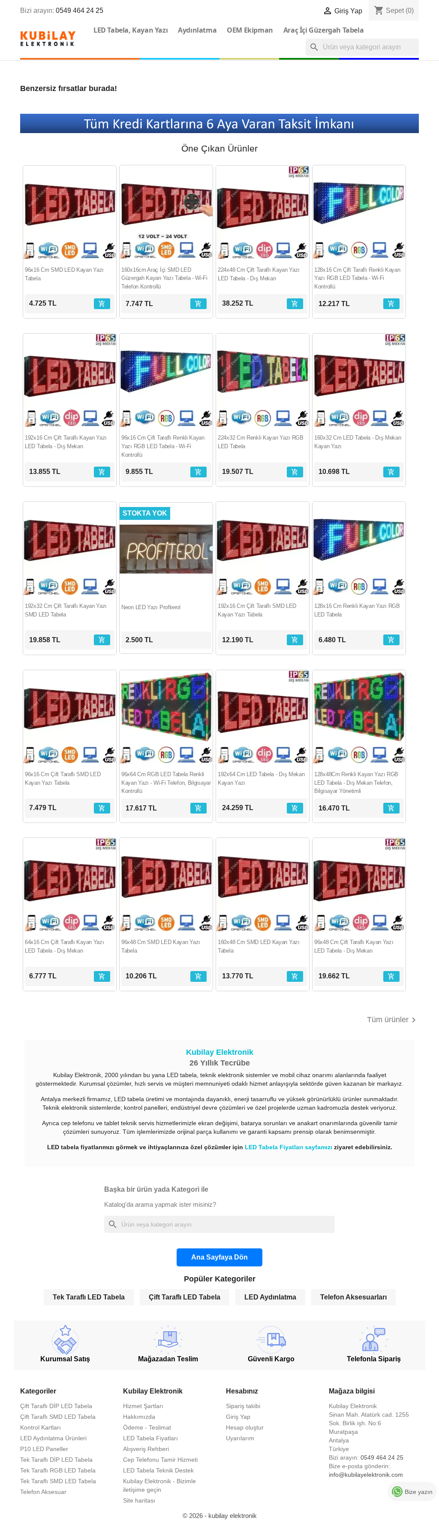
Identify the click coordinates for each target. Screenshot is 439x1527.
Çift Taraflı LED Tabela (184, 1297)
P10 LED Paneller (44, 1448)
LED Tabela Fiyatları (150, 1438)
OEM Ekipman (250, 30)
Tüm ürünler (393, 1020)
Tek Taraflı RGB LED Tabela (58, 1470)
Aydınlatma (197, 30)
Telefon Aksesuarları (353, 1297)
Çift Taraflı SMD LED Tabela (58, 1416)
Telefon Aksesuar (43, 1491)
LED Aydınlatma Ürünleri (53, 1438)
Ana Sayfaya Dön (219, 1257)
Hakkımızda (139, 1416)
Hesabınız (242, 1391)
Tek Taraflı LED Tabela (89, 1297)
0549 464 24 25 (79, 10)
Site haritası (139, 1500)
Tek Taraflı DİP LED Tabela (56, 1459)
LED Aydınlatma (270, 1297)
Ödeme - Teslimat (147, 1427)
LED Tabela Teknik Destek (158, 1470)
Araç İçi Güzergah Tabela (323, 30)
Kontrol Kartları (40, 1427)
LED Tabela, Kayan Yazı (130, 30)
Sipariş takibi (243, 1406)
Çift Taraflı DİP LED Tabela (56, 1406)
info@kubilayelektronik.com (366, 1474)
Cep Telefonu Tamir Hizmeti (160, 1459)
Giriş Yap (238, 1416)
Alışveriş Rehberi (146, 1448)
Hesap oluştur (245, 1427)
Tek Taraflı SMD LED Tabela (58, 1481)
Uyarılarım (240, 1438)
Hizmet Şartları (143, 1406)
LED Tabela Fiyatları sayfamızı (289, 1147)
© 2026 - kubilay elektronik (220, 1515)
